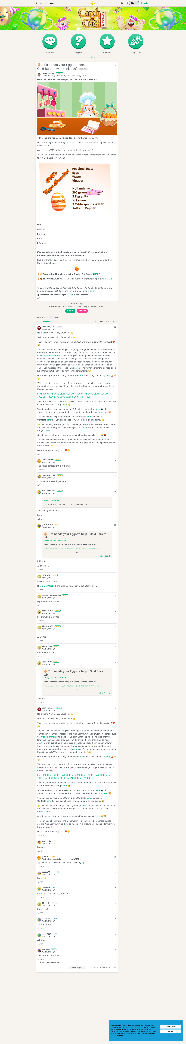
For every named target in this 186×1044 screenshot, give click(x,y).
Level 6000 (99, 394)
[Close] (181, 1022)
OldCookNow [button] (48, 460)
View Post (103, 556)
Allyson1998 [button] (47, 611)
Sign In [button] (70, 311)
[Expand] (77, 553)
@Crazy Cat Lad (48, 586)
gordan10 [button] (46, 872)
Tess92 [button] (47, 500)
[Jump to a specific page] (116, 321)
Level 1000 (42, 394)
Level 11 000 (84, 397)
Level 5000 (87, 394)
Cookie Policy (120, 1035)
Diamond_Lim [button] (78, 76)
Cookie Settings (171, 1036)
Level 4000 (76, 394)
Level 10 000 (71, 397)
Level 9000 (59, 397)
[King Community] (93, 3)
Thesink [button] (45, 903)
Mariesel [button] (46, 949)
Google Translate (49, 355)
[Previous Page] (108, 321)
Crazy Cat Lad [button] (48, 73)
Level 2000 (53, 394)
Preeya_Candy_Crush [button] (51, 595)
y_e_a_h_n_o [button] (47, 524)
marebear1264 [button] (48, 475)
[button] (39, 75)
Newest (46, 321)
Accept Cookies (171, 1026)
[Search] (127, 3)
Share (40, 298)
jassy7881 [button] (46, 918)
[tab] (92, 57)
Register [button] (82, 311)
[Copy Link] (85, 76)
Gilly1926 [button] (46, 887)
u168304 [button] (46, 575)
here (76, 368)
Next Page (76, 967)
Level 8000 (48, 397)
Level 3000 (65, 394)
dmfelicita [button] (46, 841)
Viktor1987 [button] (47, 646)
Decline (170, 1031)
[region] (146, 1030)
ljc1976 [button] (45, 856)
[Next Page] (113, 321)
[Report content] (115, 65)
